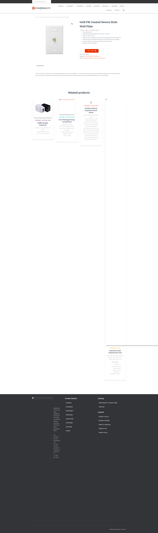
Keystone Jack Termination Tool (115, 352)
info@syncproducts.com (56, 451)
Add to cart (91, 50)
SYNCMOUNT (97, 6)
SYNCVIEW (108, 10)
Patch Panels (94, 105)
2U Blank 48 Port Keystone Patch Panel (91, 110)
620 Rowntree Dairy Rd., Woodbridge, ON (56, 438)
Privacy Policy (103, 432)
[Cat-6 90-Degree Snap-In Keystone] (67, 106)
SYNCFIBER (88, 6)
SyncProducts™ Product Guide (108, 403)
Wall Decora (102, 58)
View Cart (102, 407)
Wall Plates (48, 17)
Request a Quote (104, 416)
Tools (118, 348)
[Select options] (50, 137)
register (87, 30)
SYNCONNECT (70, 6)
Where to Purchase (105, 424)
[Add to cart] (98, 143)
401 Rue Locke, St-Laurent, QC (56, 446)
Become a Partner (104, 420)
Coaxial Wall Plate (87, 58)
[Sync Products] (42, 8)
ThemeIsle (123, 529)
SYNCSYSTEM (80, 6)
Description (40, 65)
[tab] (41, 66)
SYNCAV (122, 6)
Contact (117, 10)
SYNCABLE (60, 6)
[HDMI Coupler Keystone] (42, 108)
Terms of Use (103, 428)
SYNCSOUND (105, 6)
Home (36, 17)
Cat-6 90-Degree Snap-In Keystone (67, 121)
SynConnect (95, 58)
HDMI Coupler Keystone (43, 124)
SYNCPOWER (114, 6)
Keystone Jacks (46, 120)
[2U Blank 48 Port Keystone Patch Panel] (91, 102)
